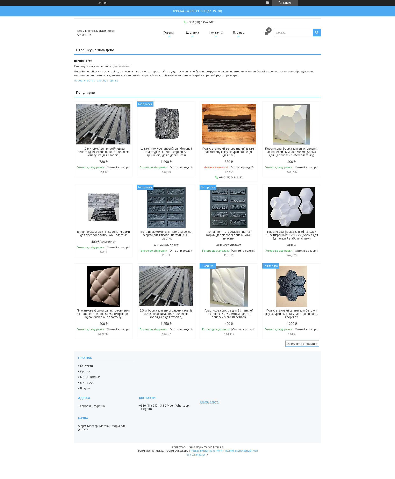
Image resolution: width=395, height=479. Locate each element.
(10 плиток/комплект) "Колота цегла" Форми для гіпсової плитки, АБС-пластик (166, 235)
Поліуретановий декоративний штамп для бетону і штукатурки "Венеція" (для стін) (229, 152)
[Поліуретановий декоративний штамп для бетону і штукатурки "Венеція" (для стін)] (229, 124)
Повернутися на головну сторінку (96, 80)
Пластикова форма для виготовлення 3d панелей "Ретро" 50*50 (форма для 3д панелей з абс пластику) (103, 314)
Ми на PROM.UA (90, 377)
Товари (168, 32)
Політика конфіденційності (241, 450)
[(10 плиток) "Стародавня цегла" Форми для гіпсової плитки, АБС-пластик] (229, 207)
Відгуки (85, 388)
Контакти (216, 32)
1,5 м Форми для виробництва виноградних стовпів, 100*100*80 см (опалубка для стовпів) (103, 152)
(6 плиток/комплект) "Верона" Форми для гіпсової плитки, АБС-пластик (103, 233)
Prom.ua (218, 447)
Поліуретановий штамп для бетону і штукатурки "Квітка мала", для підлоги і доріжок (291, 314)
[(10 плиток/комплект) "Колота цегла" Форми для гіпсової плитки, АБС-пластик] (166, 207)
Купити (125, 112)
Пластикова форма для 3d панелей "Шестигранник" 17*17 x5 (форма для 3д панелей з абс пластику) (291, 235)
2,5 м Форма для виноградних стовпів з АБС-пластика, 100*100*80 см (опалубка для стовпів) (166, 314)
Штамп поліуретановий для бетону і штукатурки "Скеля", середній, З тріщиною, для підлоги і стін (166, 152)
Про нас (238, 32)
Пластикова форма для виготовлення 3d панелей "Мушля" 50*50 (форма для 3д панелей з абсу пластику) (291, 152)
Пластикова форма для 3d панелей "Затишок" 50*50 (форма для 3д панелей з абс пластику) (228, 314)
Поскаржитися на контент (206, 450)
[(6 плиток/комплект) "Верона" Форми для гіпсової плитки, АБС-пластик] (103, 207)
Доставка (192, 32)
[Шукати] (317, 32)
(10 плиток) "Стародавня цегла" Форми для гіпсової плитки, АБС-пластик (229, 235)
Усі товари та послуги (301, 343)
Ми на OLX (87, 382)
